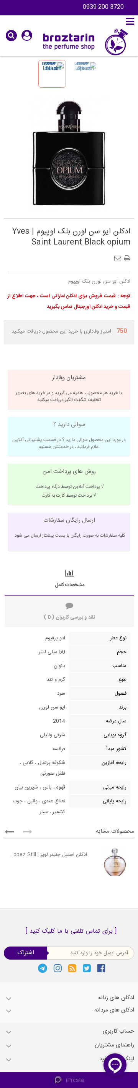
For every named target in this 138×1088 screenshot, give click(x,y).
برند (123, 707)
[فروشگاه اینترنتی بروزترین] (84, 42)
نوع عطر (118, 638)
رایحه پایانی (115, 801)
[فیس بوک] (101, 968)
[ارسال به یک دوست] (119, 256)
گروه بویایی (115, 735)
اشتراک (25, 953)
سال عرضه (116, 721)
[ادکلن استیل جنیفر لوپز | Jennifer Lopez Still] (112, 862)
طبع (122, 679)
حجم (122, 652)
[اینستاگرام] (58, 968)
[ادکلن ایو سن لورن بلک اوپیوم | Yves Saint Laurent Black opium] (52, 74)
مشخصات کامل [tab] (69, 585)
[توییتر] (87, 968)
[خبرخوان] (72, 968)
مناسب (119, 666)
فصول (121, 693)
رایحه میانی (115, 787)
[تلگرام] (42, 968)
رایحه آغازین (114, 763)
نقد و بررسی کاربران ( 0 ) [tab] (69, 617)
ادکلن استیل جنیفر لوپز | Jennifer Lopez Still (47, 854)
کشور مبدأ (117, 749)
